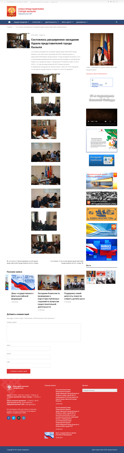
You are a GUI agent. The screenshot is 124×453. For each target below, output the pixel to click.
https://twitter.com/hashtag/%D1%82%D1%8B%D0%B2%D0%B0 (111, 1)
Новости (42, 35)
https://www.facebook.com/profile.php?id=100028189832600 (108, 1)
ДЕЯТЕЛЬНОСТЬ (51, 22)
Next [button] (81, 294)
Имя (9, 345)
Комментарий (12, 322)
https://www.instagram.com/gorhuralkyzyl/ (116, 1)
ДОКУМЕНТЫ (81, 22)
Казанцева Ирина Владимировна (96, 74)
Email (9, 354)
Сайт (8, 362)
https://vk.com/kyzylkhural (114, 1)
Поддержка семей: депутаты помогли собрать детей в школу (70, 296)
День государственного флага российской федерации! (18, 296)
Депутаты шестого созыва (40, 2)
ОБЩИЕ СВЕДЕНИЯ (20, 22)
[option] (18, 289)
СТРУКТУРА (36, 22)
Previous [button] (8, 294)
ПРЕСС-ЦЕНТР (66, 22)
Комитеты (54, 2)
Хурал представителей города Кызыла (104, 450)
